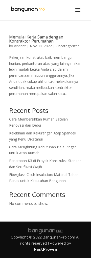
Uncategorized (68, 46)
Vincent (20, 46)
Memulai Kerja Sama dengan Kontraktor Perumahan (36, 39)
